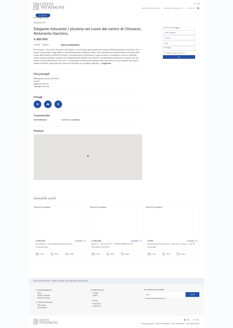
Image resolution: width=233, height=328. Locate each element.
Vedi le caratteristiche (70, 45)
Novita (39, 293)
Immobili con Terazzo (43, 297)
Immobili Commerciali (173, 8)
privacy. (183, 53)
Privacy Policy (97, 303)
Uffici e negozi (41, 305)
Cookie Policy (97, 306)
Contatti (191, 8)
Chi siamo (95, 293)
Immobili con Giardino (43, 295)
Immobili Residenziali (151, 8)
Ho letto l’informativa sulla (175, 53)
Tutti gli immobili (42, 307)
